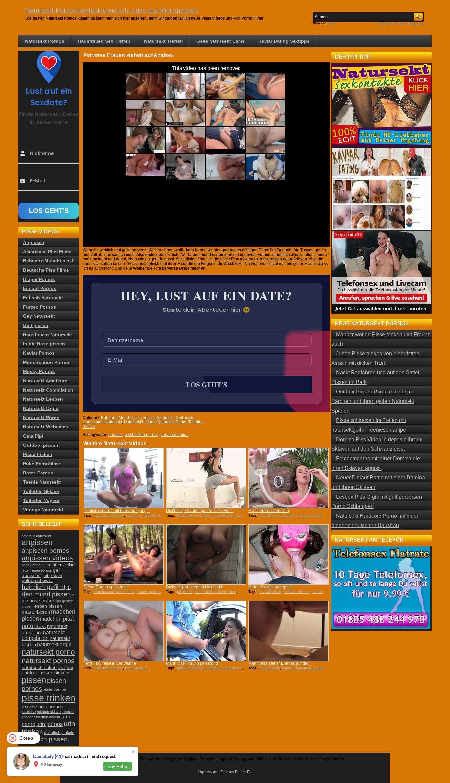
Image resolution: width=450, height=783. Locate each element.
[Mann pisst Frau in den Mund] (206, 631)
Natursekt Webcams (45, 426)
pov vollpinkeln (270, 592)
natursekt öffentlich (109, 515)
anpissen (37, 542)
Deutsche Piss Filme (46, 270)
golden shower (37, 580)
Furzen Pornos (39, 307)
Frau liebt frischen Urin (268, 510)
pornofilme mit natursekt (277, 515)
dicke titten (51, 564)
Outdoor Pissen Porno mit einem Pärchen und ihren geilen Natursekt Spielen (372, 401)
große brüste (221, 515)
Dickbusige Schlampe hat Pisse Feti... (199, 510)
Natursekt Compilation (48, 389)
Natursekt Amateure (45, 380)
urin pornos (49, 724)
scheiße (29, 711)
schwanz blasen (297, 592)
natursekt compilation (43, 635)
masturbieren (36, 612)
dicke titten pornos (108, 668)
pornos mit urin (310, 515)
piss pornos (50, 706)
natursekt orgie (54, 644)
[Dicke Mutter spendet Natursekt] (206, 554)
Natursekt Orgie (40, 408)
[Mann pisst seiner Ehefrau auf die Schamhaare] (288, 631)
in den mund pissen (46, 590)
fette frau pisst (136, 668)
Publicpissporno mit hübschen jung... (117, 510)
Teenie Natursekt (42, 482)
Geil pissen (186, 417)
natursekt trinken (39, 667)
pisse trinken (48, 697)
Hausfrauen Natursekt (102, 422)
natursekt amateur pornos (302, 668)
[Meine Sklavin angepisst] (288, 554)
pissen (34, 680)
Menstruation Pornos (46, 362)
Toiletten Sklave (41, 491)
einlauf (69, 565)
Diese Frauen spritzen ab (106, 587)
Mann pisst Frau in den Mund (192, 663)
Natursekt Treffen (163, 41)
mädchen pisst (57, 619)
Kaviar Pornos (39, 353)
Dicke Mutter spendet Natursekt (194, 587)
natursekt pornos (48, 661)
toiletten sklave (49, 712)
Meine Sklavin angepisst (270, 587)
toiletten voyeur (48, 717)
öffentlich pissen (45, 739)
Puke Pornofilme (41, 463)
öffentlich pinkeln (59, 732)
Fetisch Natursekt (158, 417)
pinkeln (61, 672)
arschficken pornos (141, 434)
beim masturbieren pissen (114, 592)
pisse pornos (54, 689)
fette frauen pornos (37, 570)
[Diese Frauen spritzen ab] (124, 554)
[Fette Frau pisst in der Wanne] (124, 631)
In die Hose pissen (44, 343)
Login (330, 23)
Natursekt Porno (171, 422)
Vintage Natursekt (43, 509)
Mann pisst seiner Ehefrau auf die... (279, 663)
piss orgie (29, 707)
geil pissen (184, 592)
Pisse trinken (37, 454)
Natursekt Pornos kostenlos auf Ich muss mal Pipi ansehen (111, 10)
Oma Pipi (33, 436)
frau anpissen (269, 668)
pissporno (134, 515)
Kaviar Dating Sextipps (284, 41)
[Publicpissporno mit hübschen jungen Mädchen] (124, 478)
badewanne (31, 565)
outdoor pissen (37, 672)
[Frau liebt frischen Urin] (288, 478)
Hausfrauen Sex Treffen (104, 41)
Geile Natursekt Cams (220, 41)
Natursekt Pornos (44, 41)
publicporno (153, 515)
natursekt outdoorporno (223, 668)
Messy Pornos (39, 371)
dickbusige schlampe (193, 515)
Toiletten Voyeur (41, 500)
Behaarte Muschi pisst (121, 417)
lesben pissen (47, 605)
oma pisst (65, 668)
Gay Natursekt (39, 316)
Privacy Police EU (237, 772)
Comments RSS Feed (409, 23)
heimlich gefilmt (43, 586)
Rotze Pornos (38, 472)
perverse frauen (174, 434)
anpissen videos (47, 558)
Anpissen (33, 242)
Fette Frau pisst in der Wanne (110, 663)
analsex (115, 434)
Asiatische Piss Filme (47, 251)
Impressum (207, 772)
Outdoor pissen (40, 445)
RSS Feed (385, 23)
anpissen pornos (189, 668)
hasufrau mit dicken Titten (215, 592)
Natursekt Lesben (139, 422)
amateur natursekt (36, 536)
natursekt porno (48, 652)
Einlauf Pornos (39, 288)
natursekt (34, 625)
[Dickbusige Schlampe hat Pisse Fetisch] (206, 478)
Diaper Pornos (39, 279)
